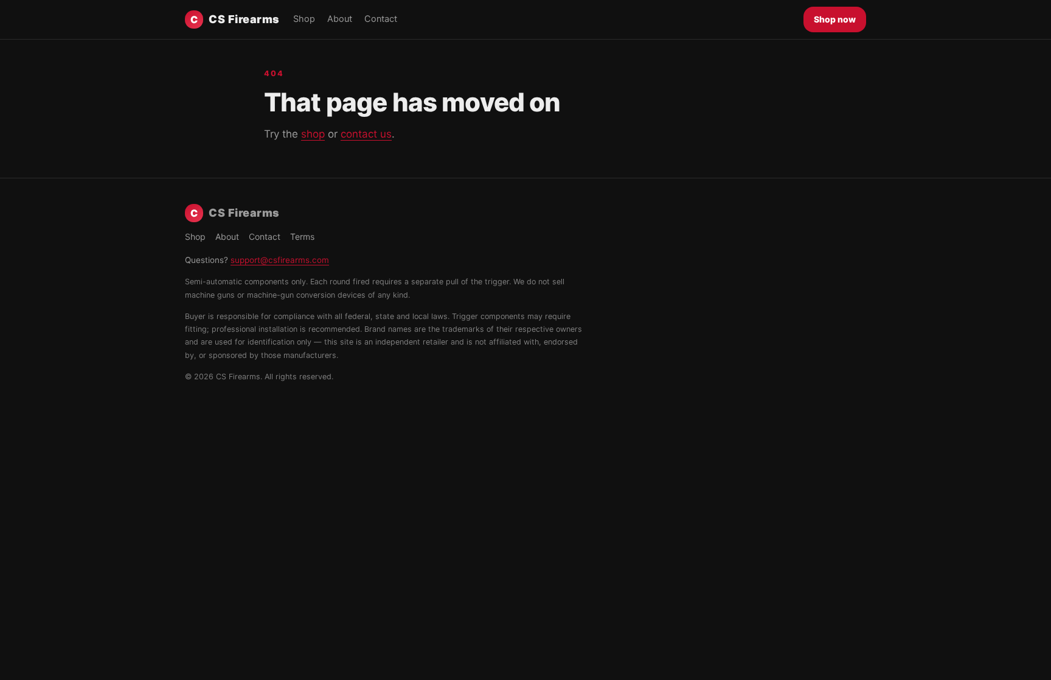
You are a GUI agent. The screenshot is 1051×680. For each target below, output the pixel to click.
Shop (304, 18)
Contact (380, 18)
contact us (366, 134)
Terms (302, 236)
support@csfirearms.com (280, 260)
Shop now (835, 19)
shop (313, 134)
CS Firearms (235, 19)
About (339, 18)
